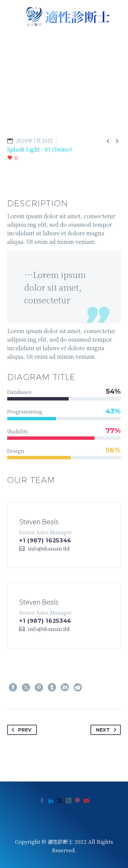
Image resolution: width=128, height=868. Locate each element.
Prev (24, 730)
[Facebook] (13, 687)
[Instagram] (68, 800)
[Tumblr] (52, 687)
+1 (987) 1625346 (45, 540)
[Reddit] (78, 687)
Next (103, 730)
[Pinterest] (39, 687)
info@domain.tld (49, 548)
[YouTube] (86, 800)
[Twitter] (26, 687)
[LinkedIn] (65, 687)
